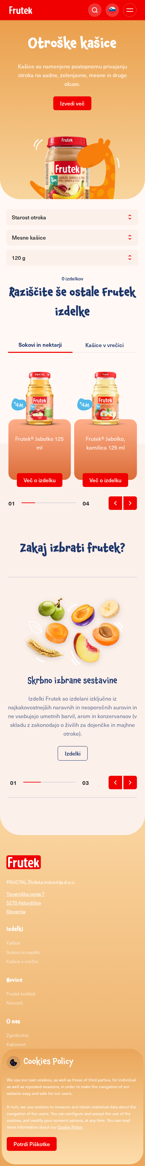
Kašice (13, 943)
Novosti (14, 1003)
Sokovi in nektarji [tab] (40, 344)
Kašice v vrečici (22, 961)
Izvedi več (72, 103)
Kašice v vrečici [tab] (104, 344)
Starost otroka (29, 217)
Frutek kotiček (21, 993)
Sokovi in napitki (23, 952)
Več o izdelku (40, 480)
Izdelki (73, 753)
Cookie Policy (70, 1127)
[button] (115, 503)
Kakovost (16, 1044)
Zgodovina (17, 1035)
